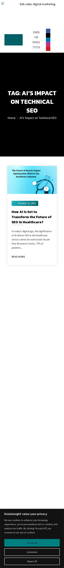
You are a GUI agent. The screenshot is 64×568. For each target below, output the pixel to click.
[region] (32, 538)
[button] (13, 40)
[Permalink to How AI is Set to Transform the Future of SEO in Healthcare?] (32, 180)
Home (11, 118)
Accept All (32, 542)
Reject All (32, 561)
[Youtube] (48, 49)
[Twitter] (48, 35)
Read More (18, 256)
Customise (32, 552)
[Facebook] (48, 31)
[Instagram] (48, 44)
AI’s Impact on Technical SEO (38, 118)
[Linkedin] (48, 40)
